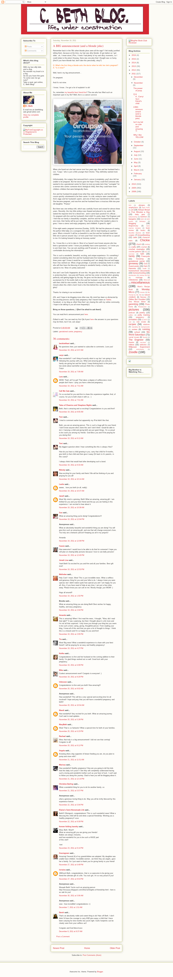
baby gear (140, 214)
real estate (141, 322)
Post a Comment (63, 937)
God (145, 264)
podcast (132, 313)
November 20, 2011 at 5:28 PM (71, 719)
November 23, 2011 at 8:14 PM (71, 848)
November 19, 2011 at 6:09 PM (71, 665)
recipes (132, 324)
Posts (29, 46)
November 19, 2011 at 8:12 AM (71, 438)
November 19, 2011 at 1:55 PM (71, 596)
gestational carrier (66, 332)
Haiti (145, 266)
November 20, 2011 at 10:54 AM (71, 705)
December (138, 77)
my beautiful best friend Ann (75, 92)
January (137, 179)
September (138, 145)
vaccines (143, 342)
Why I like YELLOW (138, 136)
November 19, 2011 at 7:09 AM (71, 372)
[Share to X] (86, 328)
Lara (61, 377)
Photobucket (142, 307)
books (143, 230)
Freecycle (145, 256)
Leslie (61, 484)
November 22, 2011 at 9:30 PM (71, 822)
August (137, 151)
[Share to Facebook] (88, 328)
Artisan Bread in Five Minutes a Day (139, 211)
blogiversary (133, 226)
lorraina (62, 870)
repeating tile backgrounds (141, 327)
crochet (144, 247)
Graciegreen (64, 853)
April (136, 166)
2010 (134, 184)
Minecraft (147, 280)
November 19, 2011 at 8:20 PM (71, 677)
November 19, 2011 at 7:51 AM (71, 386)
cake (135, 237)
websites (143, 345)
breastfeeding (144, 235)
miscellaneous (140, 282)
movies (142, 292)
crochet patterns (135, 252)
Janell (61, 496)
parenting (133, 304)
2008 (134, 191)
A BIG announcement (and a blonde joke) (138, 112)
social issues (134, 337)
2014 (134, 62)
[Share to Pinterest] (91, 328)
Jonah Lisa (63, 560)
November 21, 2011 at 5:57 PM (71, 791)
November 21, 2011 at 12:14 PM (71, 779)
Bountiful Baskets (135, 233)
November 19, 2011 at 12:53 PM (71, 569)
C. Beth (29, 106)
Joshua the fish (144, 275)
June (136, 159)
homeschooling (139, 273)
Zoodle (133, 352)
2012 (134, 70)
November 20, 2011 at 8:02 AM (71, 689)
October (137, 142)
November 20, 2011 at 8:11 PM (71, 745)
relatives (146, 324)
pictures (134, 309)
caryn (61, 355)
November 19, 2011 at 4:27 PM (71, 648)
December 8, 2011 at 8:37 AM (70, 931)
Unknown (63, 682)
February (138, 173)
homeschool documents (139, 271)
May (136, 162)
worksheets (140, 349)
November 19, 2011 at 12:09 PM (71, 541)
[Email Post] (76, 328)
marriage (139, 278)
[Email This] (81, 328)
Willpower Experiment (139, 347)
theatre (131, 342)
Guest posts (134, 266)
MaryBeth (63, 724)
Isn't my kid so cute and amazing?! (138, 126)
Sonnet (145, 337)
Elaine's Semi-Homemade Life (71, 810)
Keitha (61, 653)
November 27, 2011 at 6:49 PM (71, 865)
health (145, 268)
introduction (132, 275)
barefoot (143, 217)
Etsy (145, 251)
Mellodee (63, 574)
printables (133, 319)
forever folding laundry (68, 827)
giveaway (133, 263)
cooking (147, 244)
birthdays (142, 221)
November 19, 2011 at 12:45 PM (71, 555)
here (86, 314)
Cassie (62, 546)
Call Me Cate (64, 391)
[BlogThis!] (83, 328)
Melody (62, 470)
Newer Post (58, 948)
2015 (134, 59)
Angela (62, 751)
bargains (132, 219)
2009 (134, 188)
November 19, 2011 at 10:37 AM (71, 491)
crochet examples (137, 249)
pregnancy (78, 332)
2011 (134, 74)
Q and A (144, 319)
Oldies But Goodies (137, 299)
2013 (134, 66)
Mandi (61, 710)
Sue (60, 513)
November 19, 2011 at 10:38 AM (71, 507)
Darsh (61, 912)
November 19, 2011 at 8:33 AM (71, 465)
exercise (131, 254)
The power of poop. (138, 89)
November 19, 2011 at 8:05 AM (71, 412)
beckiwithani (64, 343)
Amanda (62, 615)
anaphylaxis (133, 208)
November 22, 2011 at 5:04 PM (71, 805)
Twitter (108, 300)
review (134, 329)
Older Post (115, 948)
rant (130, 322)
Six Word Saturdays (139, 333)
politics (131, 315)
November (138, 83)
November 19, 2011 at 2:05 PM (71, 634)
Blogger (100, 972)
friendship (140, 259)
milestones (133, 280)
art (132, 210)
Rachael (62, 736)
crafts (133, 247)
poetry (142, 312)
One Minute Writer (137, 302)
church (139, 244)
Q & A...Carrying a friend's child (138, 98)
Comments (31, 51)
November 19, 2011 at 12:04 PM (71, 519)
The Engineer (136, 340)
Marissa (62, 765)
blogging (132, 223)
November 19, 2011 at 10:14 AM (71, 479)
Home (87, 948)
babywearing (133, 217)
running (146, 329)
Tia (60, 639)
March (137, 170)
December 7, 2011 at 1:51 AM (70, 907)
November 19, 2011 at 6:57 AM (71, 350)
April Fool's (146, 207)
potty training (144, 315)
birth (142, 219)
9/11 (130, 205)
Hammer (132, 268)
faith (142, 254)
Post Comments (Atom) (92, 955)
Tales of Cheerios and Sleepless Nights (75, 405)
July (136, 155)
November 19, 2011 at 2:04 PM (71, 610)
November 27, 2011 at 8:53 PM (71, 879)
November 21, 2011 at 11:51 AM (71, 760)
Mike (61, 670)
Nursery (143, 297)
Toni (61, 417)
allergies (142, 205)
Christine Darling (66, 784)
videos (131, 345)
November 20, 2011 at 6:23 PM (71, 731)
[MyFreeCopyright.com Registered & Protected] (33, 134)
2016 (134, 55)
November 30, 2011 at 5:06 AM (71, 896)
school (137, 332)
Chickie (145, 240)
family (132, 256)
